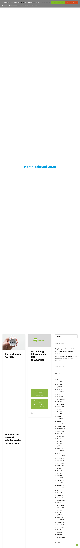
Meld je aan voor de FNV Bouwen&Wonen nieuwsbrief (40, 404)
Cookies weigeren (72, 3)
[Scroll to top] (77, 545)
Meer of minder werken (13, 356)
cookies (22, 2)
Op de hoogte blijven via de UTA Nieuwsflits (38, 355)
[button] (13, 342)
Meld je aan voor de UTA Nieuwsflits (40, 393)
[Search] (66, 336)
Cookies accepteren (58, 3)
